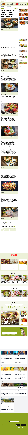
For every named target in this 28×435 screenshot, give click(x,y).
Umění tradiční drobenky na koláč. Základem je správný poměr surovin (7, 409)
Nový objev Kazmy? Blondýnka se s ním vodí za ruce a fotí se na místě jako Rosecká (20, 394)
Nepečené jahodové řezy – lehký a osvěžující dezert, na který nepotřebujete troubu (22, 4)
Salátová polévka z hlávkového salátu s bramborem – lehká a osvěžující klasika (5, 282)
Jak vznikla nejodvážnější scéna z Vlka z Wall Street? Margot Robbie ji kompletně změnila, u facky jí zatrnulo (7, 394)
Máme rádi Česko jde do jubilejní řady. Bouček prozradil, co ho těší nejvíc (21, 355)
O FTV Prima (3, 424)
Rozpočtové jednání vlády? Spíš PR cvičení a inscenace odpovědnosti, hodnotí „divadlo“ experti (7, 355)
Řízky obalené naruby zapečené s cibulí (22, 43)
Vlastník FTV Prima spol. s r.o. (4, 431)
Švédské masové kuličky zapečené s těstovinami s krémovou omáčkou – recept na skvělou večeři (8, 321)
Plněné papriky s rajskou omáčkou (22, 24)
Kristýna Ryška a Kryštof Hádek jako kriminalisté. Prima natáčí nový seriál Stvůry (21, 362)
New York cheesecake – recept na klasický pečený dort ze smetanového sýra (22, 60)
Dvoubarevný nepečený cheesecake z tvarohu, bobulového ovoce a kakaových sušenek (16, 282)
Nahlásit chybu (3, 432)
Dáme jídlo (7, 222)
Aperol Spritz (20, 20)
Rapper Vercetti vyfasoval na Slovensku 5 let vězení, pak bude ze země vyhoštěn (21, 390)
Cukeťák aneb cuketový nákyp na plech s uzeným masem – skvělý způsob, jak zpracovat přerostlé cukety (9, 4)
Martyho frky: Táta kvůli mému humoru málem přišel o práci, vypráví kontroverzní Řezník (20, 387)
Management (9, 424)
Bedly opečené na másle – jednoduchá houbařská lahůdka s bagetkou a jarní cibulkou (20, 378)
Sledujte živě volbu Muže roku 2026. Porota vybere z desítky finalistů (6, 362)
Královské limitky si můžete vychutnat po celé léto (22, 268)
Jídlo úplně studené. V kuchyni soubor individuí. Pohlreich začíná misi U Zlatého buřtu (20, 359)
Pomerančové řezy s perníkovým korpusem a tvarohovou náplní (22, 48)
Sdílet (16, 8)
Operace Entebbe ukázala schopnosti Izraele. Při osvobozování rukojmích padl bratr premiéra (6, 374)
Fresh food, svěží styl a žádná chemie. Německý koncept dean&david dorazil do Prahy (5, 268)
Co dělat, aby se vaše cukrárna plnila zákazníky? (13, 268)
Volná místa (3, 425)
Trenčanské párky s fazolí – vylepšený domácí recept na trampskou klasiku (22, 54)
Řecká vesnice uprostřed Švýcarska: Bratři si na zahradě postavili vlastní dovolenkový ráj (7, 406)
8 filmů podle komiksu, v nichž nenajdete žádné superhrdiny (6, 390)
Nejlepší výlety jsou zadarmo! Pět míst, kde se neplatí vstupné (7, 403)
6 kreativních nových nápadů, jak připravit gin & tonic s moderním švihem (22, 66)
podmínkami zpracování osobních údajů (11, 334)
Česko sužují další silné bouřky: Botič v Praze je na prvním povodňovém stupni (6, 359)
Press (8, 425)
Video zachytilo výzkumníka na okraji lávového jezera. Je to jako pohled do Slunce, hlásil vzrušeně (7, 378)
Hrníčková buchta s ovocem (22, 16)
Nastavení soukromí (10, 432)
